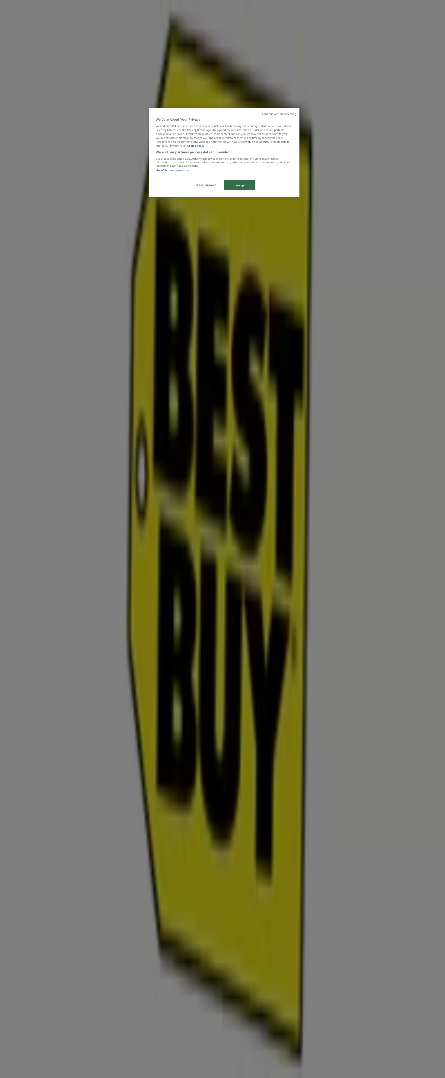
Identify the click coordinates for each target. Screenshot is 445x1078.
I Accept (240, 185)
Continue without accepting (279, 114)
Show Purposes (206, 185)
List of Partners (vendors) (172, 170)
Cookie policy (195, 145)
